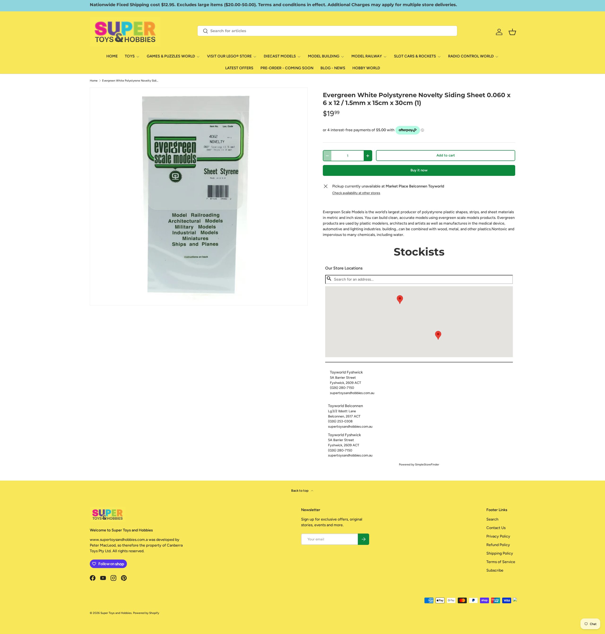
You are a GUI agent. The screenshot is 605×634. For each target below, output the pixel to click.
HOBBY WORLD (366, 68)
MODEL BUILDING (323, 56)
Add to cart (445, 155)
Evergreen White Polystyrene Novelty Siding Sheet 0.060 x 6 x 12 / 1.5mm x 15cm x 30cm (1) (130, 80)
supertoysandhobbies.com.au (352, 393)
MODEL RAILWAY (366, 56)
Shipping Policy (499, 553)
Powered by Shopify (146, 613)
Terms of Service (500, 562)
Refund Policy (498, 545)
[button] (438, 335)
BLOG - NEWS (332, 68)
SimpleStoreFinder (427, 464)
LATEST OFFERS (239, 68)
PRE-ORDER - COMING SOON (286, 68)
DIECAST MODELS (280, 56)
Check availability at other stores (356, 193)
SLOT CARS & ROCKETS (415, 56)
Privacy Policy (498, 536)
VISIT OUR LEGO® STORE (229, 56)
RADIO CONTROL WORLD (471, 56)
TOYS (130, 56)
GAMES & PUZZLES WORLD (171, 56)
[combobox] (327, 31)
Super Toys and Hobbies (116, 613)
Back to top (300, 491)
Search (492, 519)
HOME (112, 56)
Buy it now (419, 170)
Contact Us (496, 527)
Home (94, 80)
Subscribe (494, 570)
